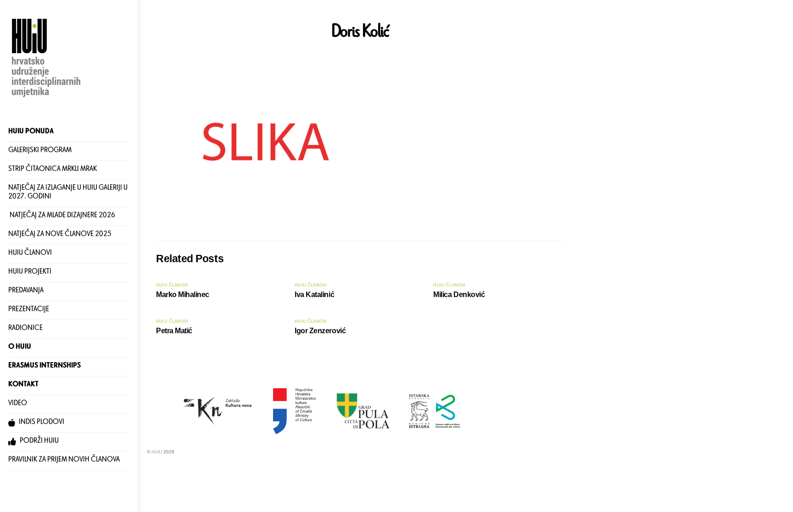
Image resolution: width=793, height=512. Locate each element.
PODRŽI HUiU (38, 442)
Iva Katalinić (314, 294)
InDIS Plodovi (40, 423)
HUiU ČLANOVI (30, 254)
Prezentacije (28, 310)
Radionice (25, 329)
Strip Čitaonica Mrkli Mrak (52, 170)
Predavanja (26, 291)
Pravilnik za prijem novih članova (64, 460)
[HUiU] (47, 98)
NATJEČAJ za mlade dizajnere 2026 (61, 216)
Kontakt (23, 385)
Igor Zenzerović (320, 331)
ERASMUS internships (44, 366)
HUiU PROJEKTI (29, 272)
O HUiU (19, 348)
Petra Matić (174, 331)
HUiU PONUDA (31, 132)
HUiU (156, 451)
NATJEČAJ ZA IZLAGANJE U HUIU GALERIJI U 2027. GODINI (68, 193)
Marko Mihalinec (182, 294)
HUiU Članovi (172, 285)
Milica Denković (459, 294)
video (17, 404)
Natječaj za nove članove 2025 (60, 235)
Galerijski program (40, 151)
